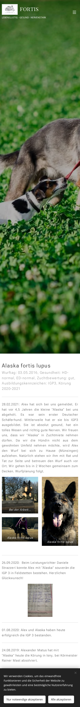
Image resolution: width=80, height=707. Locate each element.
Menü (74, 12)
